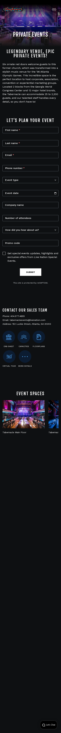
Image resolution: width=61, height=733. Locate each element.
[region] (30, 417)
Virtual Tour (9, 366)
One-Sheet (9, 346)
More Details (25, 366)
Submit (30, 272)
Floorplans (39, 346)
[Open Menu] (54, 9)
